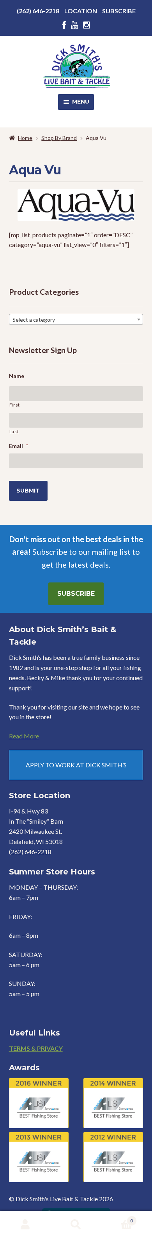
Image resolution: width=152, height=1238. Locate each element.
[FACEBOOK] (64, 25)
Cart (117, 1218)
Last (14, 431)
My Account (25, 1224)
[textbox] (76, 319)
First (14, 404)
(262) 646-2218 (38, 10)
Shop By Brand (59, 137)
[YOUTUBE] (74, 25)
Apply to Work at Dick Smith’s (76, 765)
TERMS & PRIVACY (36, 1048)
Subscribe (119, 10)
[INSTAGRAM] (86, 25)
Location (80, 10)
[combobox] (76, 319)
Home (25, 137)
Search (76, 1224)
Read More (24, 736)
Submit (28, 490)
